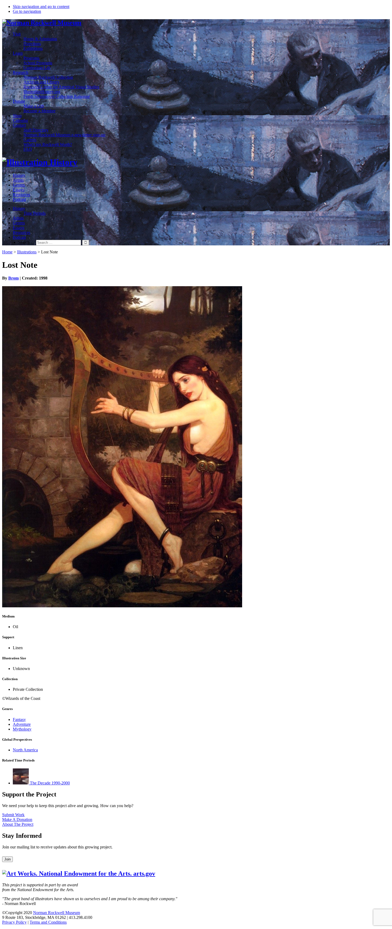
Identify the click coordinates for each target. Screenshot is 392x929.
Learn (18, 53)
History (19, 175)
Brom (13, 278)
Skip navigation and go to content (41, 6)
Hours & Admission (40, 39)
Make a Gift (33, 106)
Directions (32, 43)
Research (20, 72)
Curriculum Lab (36, 67)
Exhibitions (33, 48)
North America (25, 750)
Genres (19, 185)
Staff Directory (36, 130)
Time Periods (34, 213)
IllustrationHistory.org (41, 91)
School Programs (37, 63)
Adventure (22, 724)
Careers (29, 139)
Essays (18, 190)
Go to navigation (27, 11)
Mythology (22, 729)
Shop (17, 115)
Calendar (20, 120)
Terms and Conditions (48, 922)
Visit (17, 34)
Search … (26, 242)
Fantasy (19, 719)
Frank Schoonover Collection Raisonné (56, 96)
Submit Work (13, 814)
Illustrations (27, 252)
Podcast (19, 199)
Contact (19, 125)
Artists (18, 180)
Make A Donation (17, 819)
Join (7, 859)
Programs (31, 58)
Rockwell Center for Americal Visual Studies (61, 87)
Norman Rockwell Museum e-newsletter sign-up (64, 135)
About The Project (17, 824)
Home (7, 252)
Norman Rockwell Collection (48, 77)
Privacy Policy (14, 922)
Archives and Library (41, 82)
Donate (19, 101)
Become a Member (39, 111)
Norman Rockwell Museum (56, 912)
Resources (21, 194)
